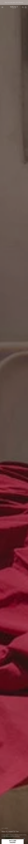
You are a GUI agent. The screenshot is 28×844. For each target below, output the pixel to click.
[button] (13, 841)
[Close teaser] (24, 839)
